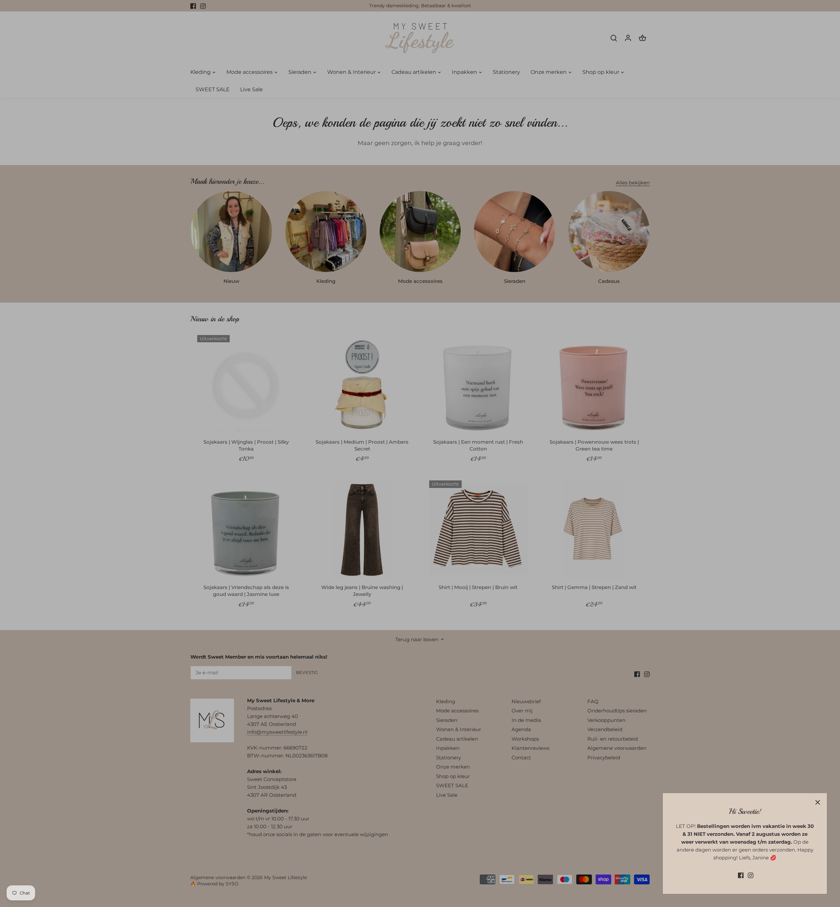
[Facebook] (741, 875)
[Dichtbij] (817, 802)
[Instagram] (750, 875)
